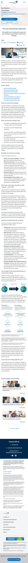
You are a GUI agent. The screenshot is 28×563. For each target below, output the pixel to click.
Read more (22, 393)
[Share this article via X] (24, 45)
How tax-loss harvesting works (11, 90)
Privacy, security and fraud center (9, 527)
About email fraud (6, 529)
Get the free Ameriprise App (15, 539)
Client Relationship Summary (8, 521)
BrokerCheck (13, 468)
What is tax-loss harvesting (10, 88)
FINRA (4, 548)
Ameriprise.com (6, 516)
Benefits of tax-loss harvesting (11, 91)
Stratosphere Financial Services (8, 12)
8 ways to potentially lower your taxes (12, 418)
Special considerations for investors (12, 96)
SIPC (8, 548)
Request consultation (9, 19)
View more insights (14, 428)
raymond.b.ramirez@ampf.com (15, 447)
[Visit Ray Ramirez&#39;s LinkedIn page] (15, 456)
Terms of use (5, 524)
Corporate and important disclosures (10, 519)
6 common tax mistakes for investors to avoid (13, 404)
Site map (5, 532)
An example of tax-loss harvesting (11, 98)
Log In (24, 2)
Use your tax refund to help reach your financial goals (12, 389)
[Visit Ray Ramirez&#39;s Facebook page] (13, 456)
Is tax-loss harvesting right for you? (12, 100)
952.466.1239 (15, 444)
